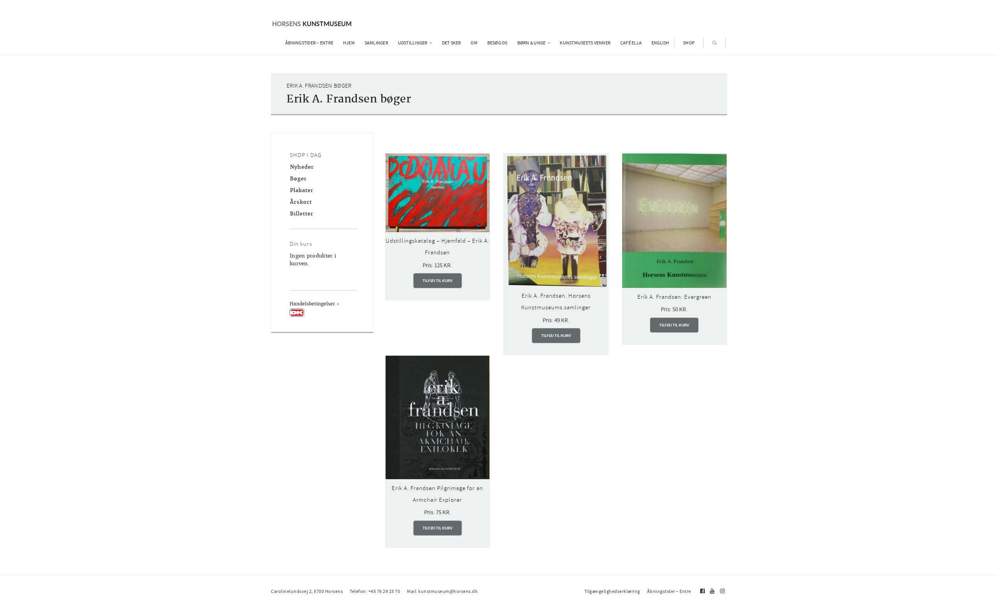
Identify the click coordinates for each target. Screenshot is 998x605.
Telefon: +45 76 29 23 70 (375, 591)
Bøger (298, 178)
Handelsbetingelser (312, 304)
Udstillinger (413, 43)
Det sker (451, 43)
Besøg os (497, 43)
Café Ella (631, 43)
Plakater (301, 190)
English (660, 43)
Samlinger (376, 43)
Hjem (349, 43)
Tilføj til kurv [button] (438, 280)
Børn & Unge (532, 43)
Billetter (301, 213)
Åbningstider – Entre (309, 43)
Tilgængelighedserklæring (612, 591)
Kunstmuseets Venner (585, 43)
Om (474, 43)
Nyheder (302, 167)
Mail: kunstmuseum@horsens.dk (442, 591)
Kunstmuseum (312, 23)
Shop (689, 43)
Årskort (301, 202)
